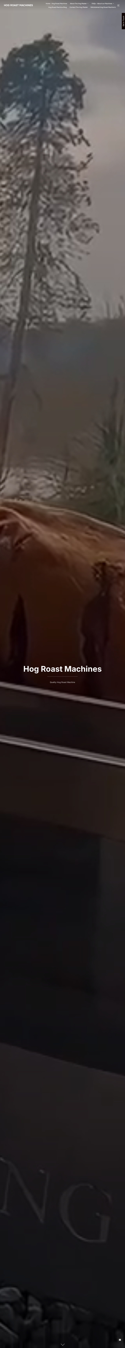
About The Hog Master (78, 4)
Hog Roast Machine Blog (57, 7)
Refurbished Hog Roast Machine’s (103, 7)
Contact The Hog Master (79, 7)
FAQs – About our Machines (102, 4)
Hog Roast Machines (18, 5)
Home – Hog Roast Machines (56, 4)
